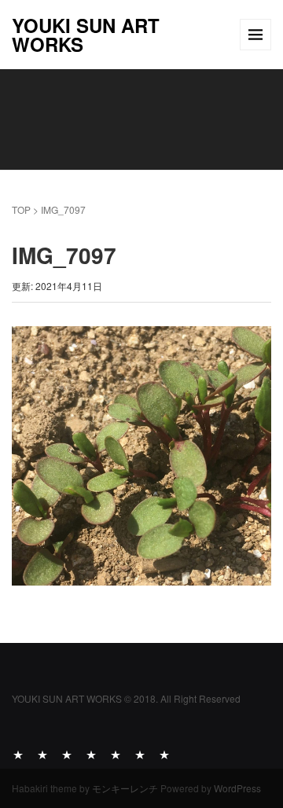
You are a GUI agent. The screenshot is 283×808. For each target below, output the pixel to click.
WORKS (67, 753)
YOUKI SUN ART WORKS (86, 34)
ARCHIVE (91, 753)
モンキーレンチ (125, 788)
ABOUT (18, 753)
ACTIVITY (42, 753)
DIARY (115, 753)
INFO (140, 753)
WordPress (237, 788)
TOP (21, 209)
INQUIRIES (164, 753)
